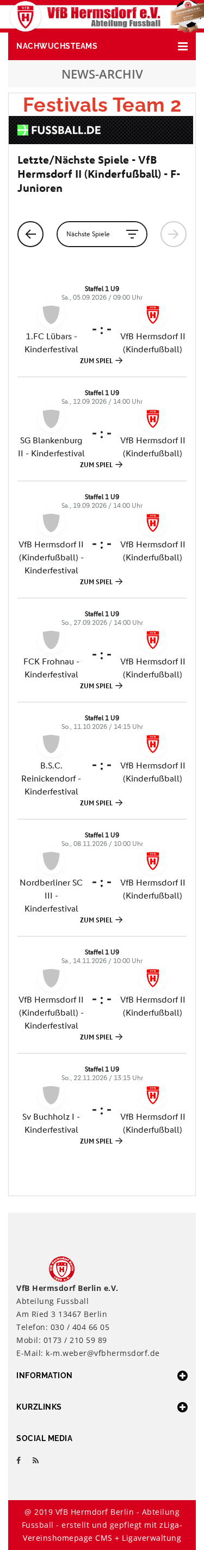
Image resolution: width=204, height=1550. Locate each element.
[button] (102, 46)
